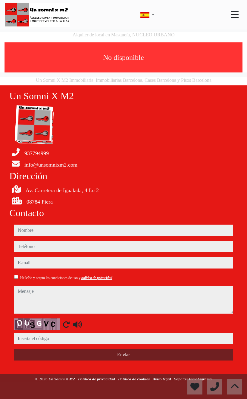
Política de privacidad (97, 379)
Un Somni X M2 (62, 379)
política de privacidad (96, 278)
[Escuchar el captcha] (77, 324)
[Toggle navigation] (234, 14)
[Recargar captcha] (66, 324)
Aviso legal (162, 379)
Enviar (123, 354)
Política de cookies (134, 379)
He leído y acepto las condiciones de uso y (66, 278)
